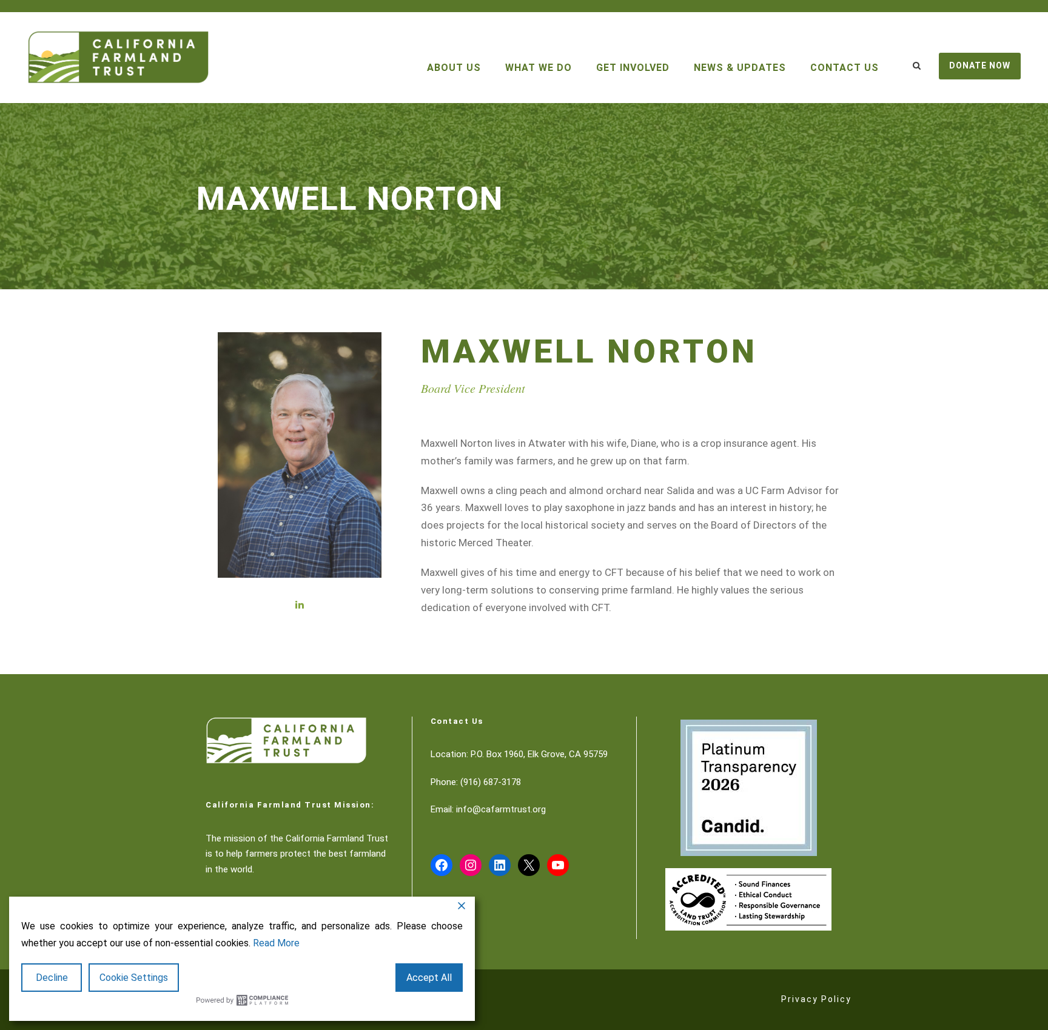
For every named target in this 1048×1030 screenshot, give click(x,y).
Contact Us (844, 67)
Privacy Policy (816, 999)
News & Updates (740, 67)
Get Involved (633, 67)
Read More (276, 943)
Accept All (429, 977)
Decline (52, 977)
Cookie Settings (133, 977)
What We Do (538, 67)
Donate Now (979, 65)
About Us (454, 67)
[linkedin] (299, 605)
